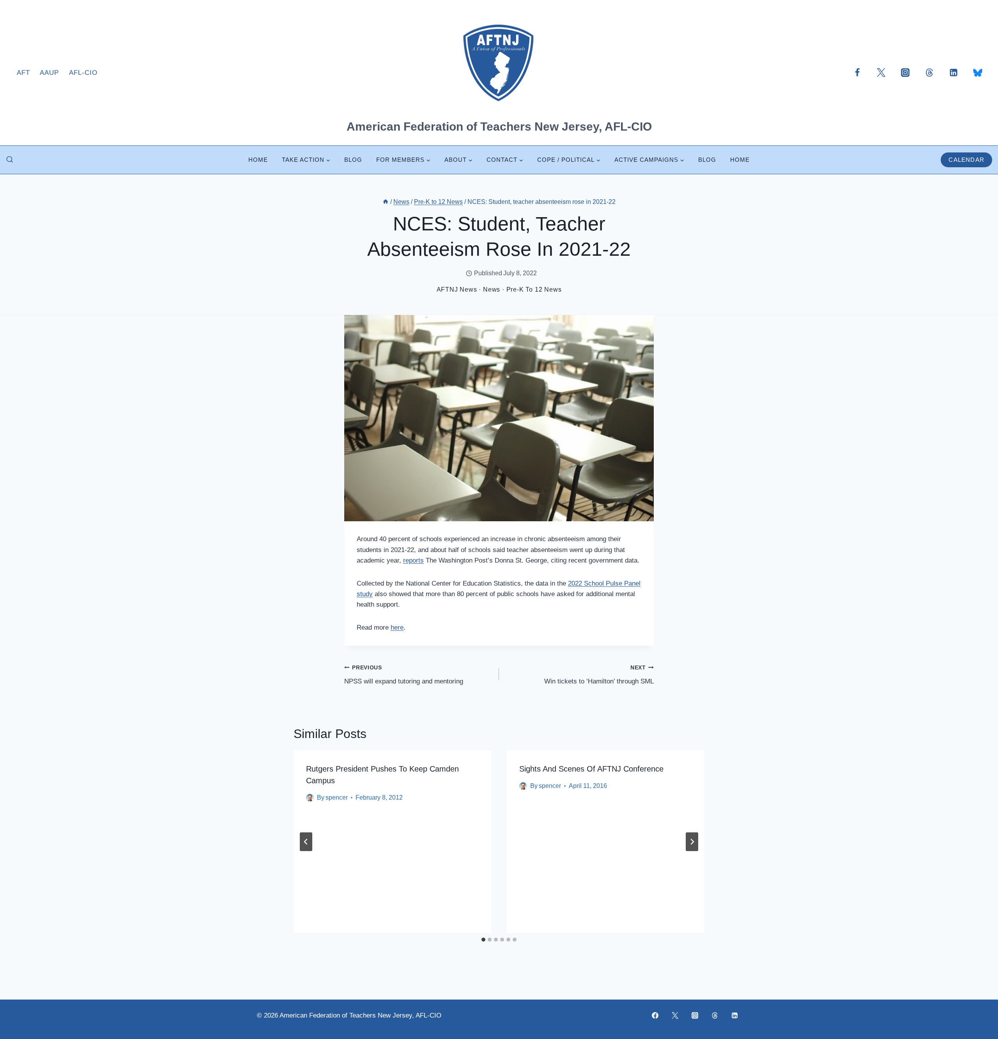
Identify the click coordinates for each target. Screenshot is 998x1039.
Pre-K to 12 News (534, 289)
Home (258, 159)
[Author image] (310, 798)
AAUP (49, 72)
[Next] (692, 841)
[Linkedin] (953, 72)
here (397, 627)
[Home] (385, 201)
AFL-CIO (83, 72)
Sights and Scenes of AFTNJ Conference (591, 769)
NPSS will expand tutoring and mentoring (403, 675)
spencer (337, 797)
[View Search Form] (10, 160)
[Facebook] (857, 72)
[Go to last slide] (306, 841)
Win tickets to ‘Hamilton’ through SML (599, 675)
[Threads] (929, 72)
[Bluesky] (977, 72)
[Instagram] (905, 72)
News (491, 289)
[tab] (483, 940)
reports (413, 560)
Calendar (966, 159)
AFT (23, 72)
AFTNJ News (457, 289)
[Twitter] (881, 72)
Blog (353, 159)
